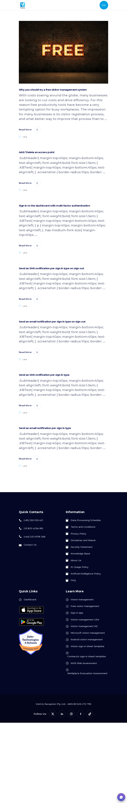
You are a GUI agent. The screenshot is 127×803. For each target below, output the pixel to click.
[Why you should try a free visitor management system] (63, 52)
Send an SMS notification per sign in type (44, 374)
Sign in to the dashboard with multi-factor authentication (54, 205)
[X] (52, 713)
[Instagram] (71, 713)
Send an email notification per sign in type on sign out (52, 321)
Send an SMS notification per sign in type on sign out (51, 268)
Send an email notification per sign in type (45, 428)
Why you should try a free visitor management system (53, 89)
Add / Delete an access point (36, 152)
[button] (121, 797)
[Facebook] (80, 713)
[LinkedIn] (61, 713)
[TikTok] (89, 713)
